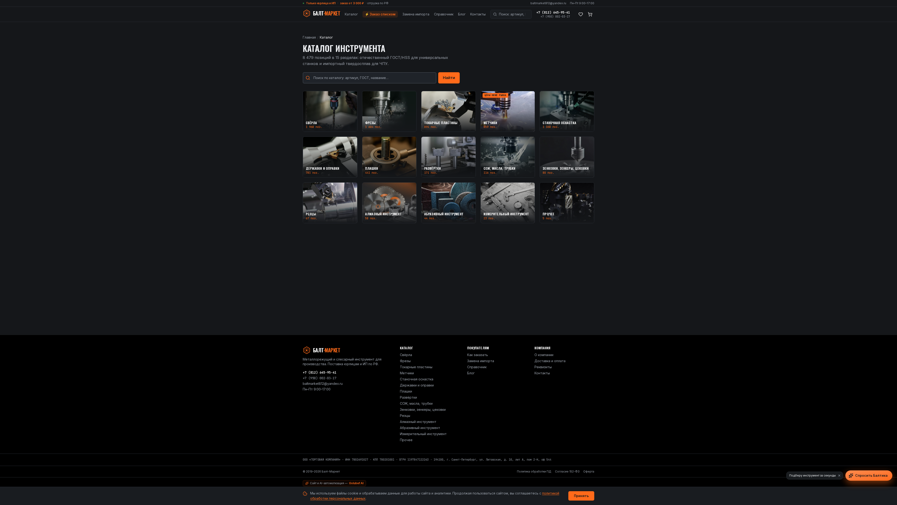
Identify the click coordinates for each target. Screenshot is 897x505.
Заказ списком (380, 14)
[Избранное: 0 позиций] (581, 14)
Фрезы (405, 361)
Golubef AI (356, 483)
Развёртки (408, 397)
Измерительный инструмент (423, 434)
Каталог (351, 14)
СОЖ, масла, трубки (416, 403)
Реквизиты (543, 367)
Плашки (406, 391)
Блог (462, 14)
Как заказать (477, 355)
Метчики (407, 373)
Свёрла (406, 355)
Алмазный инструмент (418, 422)
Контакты (478, 14)
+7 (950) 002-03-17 (555, 16)
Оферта (588, 471)
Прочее (406, 440)
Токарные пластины (416, 367)
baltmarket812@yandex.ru (548, 3)
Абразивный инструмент (420, 428)
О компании (543, 355)
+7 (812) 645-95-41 (553, 12)
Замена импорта (415, 14)
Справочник (443, 14)
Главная (309, 37)
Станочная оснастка (416, 379)
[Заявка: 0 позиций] (590, 14)
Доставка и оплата (550, 361)
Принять (581, 496)
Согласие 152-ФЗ (567, 471)
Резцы (405, 416)
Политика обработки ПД (534, 471)
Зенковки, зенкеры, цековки (423, 409)
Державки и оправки (417, 385)
